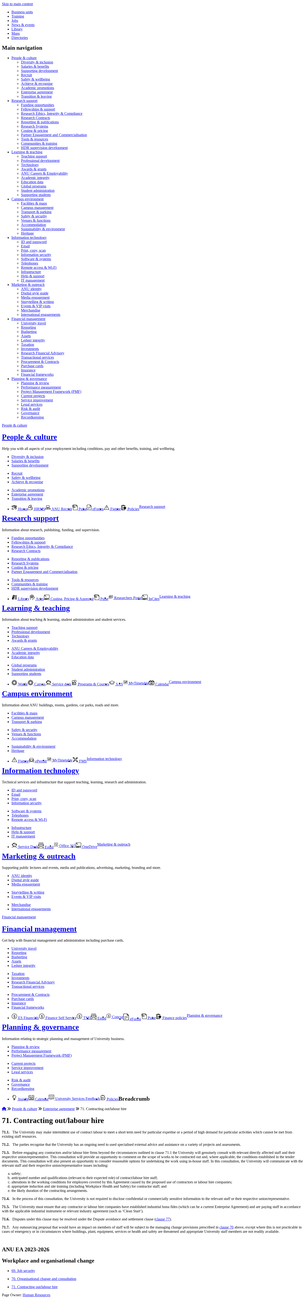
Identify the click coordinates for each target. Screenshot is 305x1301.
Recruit (26, 75)
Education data (32, 182)
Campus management (37, 208)
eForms (98, 509)
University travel (33, 323)
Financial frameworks (37, 374)
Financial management (28, 319)
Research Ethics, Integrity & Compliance (51, 113)
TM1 (86, 1018)
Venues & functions (36, 220)
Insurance (28, 370)
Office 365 (67, 846)
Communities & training (39, 143)
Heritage (27, 233)
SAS (119, 684)
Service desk (61, 684)
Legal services (31, 404)
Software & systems (36, 259)
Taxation (27, 344)
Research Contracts (35, 118)
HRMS (39, 509)
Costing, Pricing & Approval (72, 599)
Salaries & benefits (35, 66)
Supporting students (36, 195)
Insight (22, 1099)
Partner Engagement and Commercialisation (54, 135)
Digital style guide (34, 293)
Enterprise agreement (37, 92)
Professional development (40, 161)
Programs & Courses (93, 684)
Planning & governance (29, 379)
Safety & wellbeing (35, 79)
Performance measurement (41, 387)
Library (17, 29)
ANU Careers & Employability (44, 173)
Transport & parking (36, 212)
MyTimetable (138, 683)
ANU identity (31, 289)
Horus (22, 509)
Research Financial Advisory (42, 353)
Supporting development (39, 71)
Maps (15, 33)
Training (17, 16)
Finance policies (174, 1018)
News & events (23, 25)
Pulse (82, 509)
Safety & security (34, 216)
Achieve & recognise (37, 84)
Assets (26, 336)
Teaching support (34, 156)
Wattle (22, 684)
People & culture (24, 58)
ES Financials (28, 1018)
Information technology (29, 238)
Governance (30, 413)
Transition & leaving (36, 96)
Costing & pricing (34, 131)
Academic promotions (37, 88)
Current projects (33, 396)
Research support (24, 101)
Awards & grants (33, 169)
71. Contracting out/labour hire (34, 1287)
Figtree (115, 509)
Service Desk (27, 847)
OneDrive (89, 847)
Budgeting (29, 332)
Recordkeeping (32, 417)
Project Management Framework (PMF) (51, 392)
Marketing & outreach (28, 285)
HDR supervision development (44, 148)
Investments (30, 349)
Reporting (28, 327)
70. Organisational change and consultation (43, 1279)
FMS (82, 761)
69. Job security (23, 1271)
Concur (117, 1017)
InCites (153, 599)
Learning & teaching (26, 152)
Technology (30, 165)
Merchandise (30, 310)
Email (25, 246)
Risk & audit (30, 409)
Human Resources (36, 1295)
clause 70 (226, 1227)
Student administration (38, 190)
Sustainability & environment (43, 229)
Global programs (33, 186)
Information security (36, 255)
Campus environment (27, 199)
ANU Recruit (61, 509)
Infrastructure (31, 272)
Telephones (29, 263)
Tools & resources (34, 139)
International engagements (40, 315)
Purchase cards (32, 366)
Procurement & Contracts (40, 362)
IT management (33, 280)
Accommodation (33, 225)
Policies (133, 509)
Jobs (14, 21)
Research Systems (34, 126)
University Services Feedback (77, 1099)
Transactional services (37, 357)
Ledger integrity (33, 340)
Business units (22, 12)
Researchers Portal (127, 598)
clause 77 (163, 1219)
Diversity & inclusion (37, 62)
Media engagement (35, 297)
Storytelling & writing (37, 302)
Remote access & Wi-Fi (38, 267)
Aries (39, 599)
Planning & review (35, 383)
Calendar (161, 684)
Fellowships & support (38, 109)
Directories (19, 38)
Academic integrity (35, 178)
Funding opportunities (37, 105)
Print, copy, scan (33, 250)
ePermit (40, 761)
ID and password (34, 242)
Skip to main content (17, 4)
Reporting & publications (40, 122)
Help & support (32, 276)
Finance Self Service (60, 1018)
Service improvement (37, 400)
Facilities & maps (34, 203)
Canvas (39, 684)
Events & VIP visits (36, 306)
